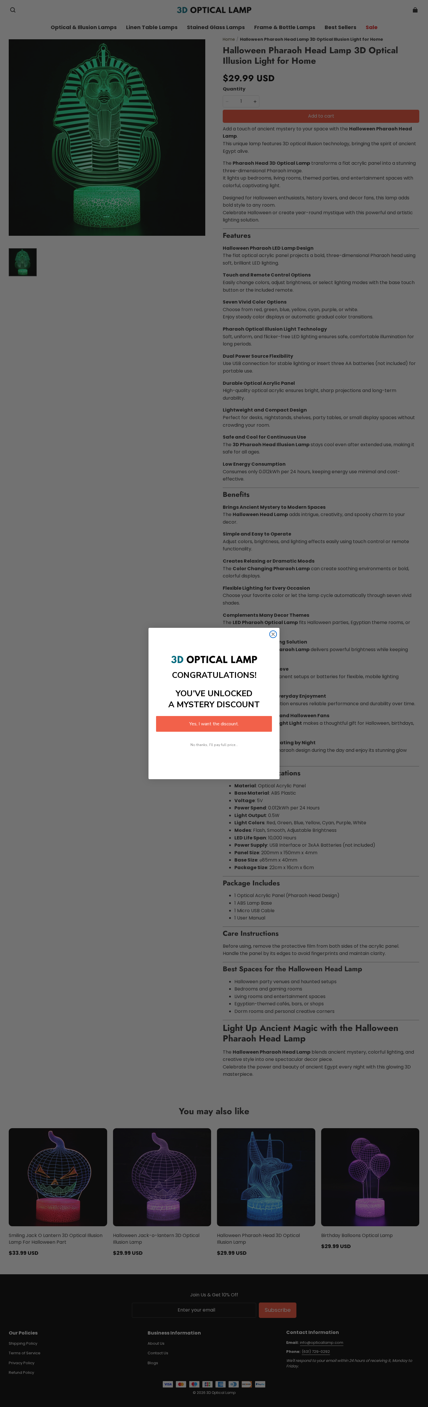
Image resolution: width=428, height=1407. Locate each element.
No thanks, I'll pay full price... (214, 745)
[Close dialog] (273, 634)
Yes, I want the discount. (214, 724)
